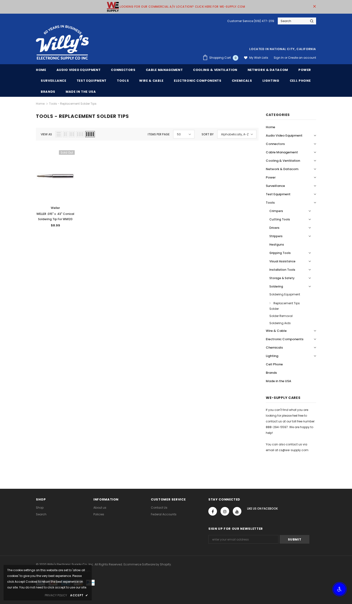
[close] (314, 6)
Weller (55, 208)
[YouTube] (237, 511)
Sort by (208, 134)
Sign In (279, 58)
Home (40, 104)
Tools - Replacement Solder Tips (73, 104)
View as (46, 134)
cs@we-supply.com (293, 450)
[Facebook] (212, 511)
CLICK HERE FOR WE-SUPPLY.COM (220, 7)
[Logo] (62, 43)
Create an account (302, 58)
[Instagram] (225, 511)
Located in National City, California (282, 49)
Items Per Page (159, 134)
